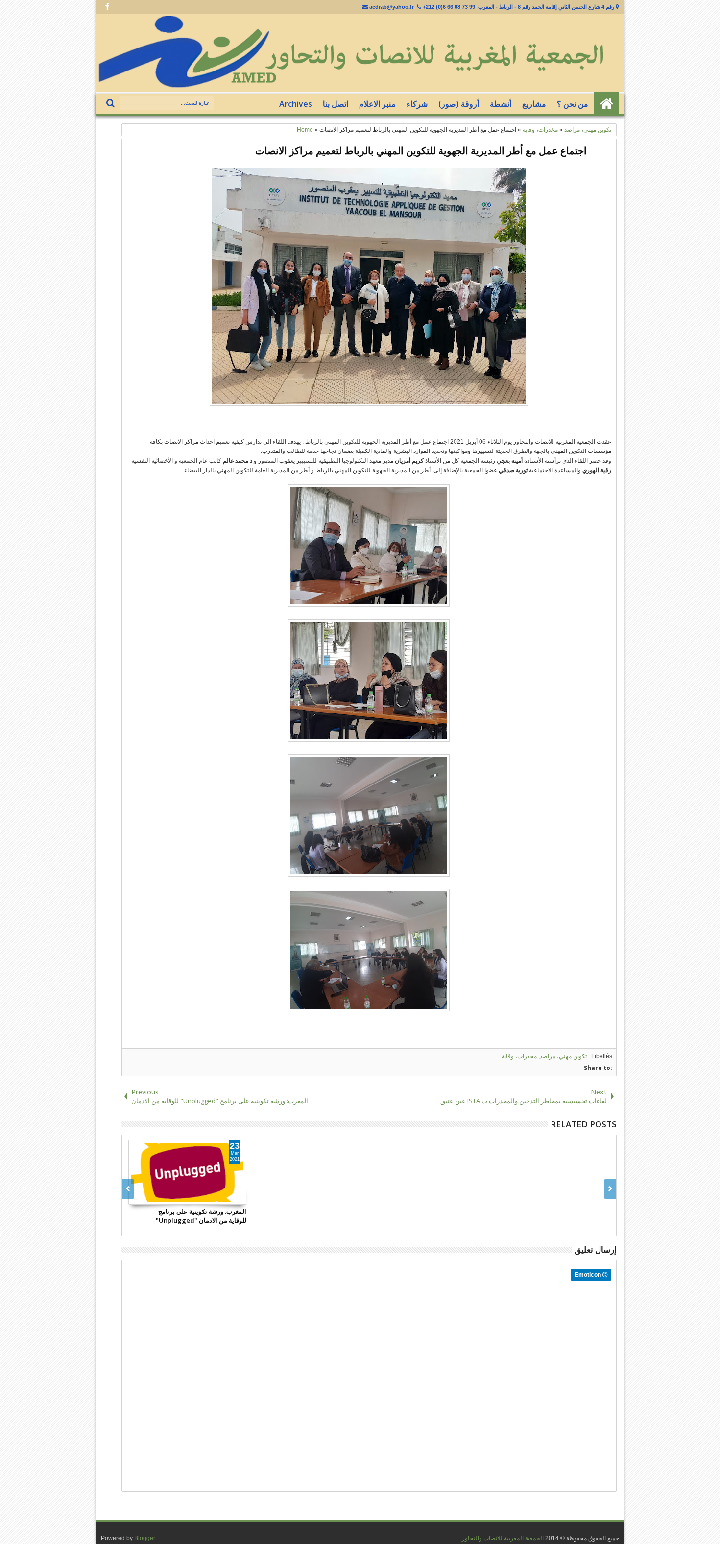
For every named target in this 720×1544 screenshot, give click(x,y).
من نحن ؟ (572, 103)
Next (128, 1189)
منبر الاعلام (377, 103)
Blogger (144, 1538)
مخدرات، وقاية (519, 1056)
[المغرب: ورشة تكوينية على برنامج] (187, 1172)
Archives (295, 103)
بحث (111, 103)
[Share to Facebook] (217, 1197)
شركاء (417, 103)
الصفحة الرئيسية (606, 104)
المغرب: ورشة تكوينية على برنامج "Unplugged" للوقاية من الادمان (201, 1216)
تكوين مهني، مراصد (563, 1056)
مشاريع (534, 103)
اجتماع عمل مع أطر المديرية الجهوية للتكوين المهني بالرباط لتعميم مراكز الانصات (421, 150)
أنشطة (500, 103)
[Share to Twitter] (228, 1197)
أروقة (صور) (458, 103)
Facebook (107, 7)
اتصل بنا (335, 103)
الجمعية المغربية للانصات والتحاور (503, 1538)
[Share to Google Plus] (238, 1197)
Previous (610, 1189)
